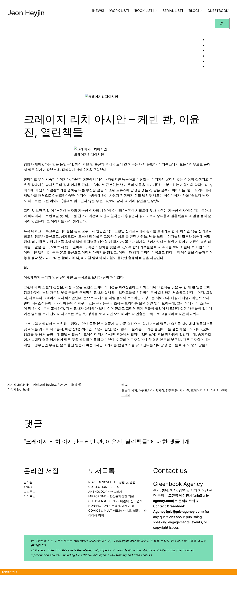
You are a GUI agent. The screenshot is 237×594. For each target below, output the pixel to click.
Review (51, 384)
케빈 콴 (184, 390)
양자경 (159, 390)
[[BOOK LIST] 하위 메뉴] (156, 11)
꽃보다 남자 (129, 390)
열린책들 (172, 390)
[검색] (222, 23)
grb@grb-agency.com (185, 511)
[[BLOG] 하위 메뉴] (201, 11)
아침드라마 (146, 390)
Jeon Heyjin (26, 13)
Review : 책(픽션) (69, 384)
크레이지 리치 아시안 (205, 390)
